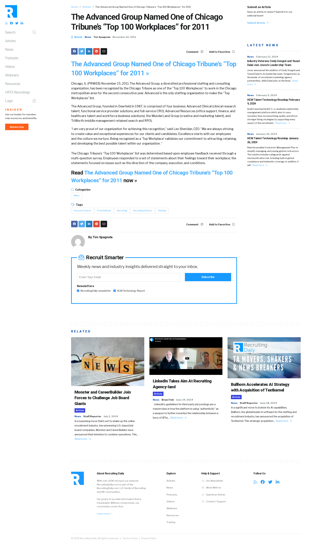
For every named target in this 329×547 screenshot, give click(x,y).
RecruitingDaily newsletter (95, 290)
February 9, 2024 (266, 95)
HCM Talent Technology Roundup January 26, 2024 (272, 140)
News (9, 49)
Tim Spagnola (101, 37)
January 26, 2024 (266, 134)
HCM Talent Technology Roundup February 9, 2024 (273, 101)
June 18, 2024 (268, 403)
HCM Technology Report (131, 290)
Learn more (104, 513)
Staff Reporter (92, 416)
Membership (17, 127)
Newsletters (85, 286)
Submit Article (256, 22)
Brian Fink (168, 399)
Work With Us (213, 487)
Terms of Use (130, 538)
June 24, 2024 (184, 399)
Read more (281, 123)
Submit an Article (259, 7)
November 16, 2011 (124, 37)
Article (78, 37)
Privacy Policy (148, 538)
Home (74, 6)
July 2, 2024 (110, 416)
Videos (10, 67)
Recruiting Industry (142, 210)
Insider (13, 109)
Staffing (162, 210)
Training (171, 522)
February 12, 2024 (267, 56)
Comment (192, 51)
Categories (82, 189)
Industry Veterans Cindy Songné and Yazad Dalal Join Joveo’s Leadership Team (273, 62)
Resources (12, 84)
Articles (10, 41)
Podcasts (11, 58)
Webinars (12, 75)
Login (9, 101)
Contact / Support (216, 501)
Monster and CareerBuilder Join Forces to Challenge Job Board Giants (103, 398)
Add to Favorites (220, 51)
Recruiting (122, 210)
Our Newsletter (214, 480)
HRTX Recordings (17, 92)
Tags (79, 204)
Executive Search (82, 210)
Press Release (104, 210)
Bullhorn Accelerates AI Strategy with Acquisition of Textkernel (260, 387)
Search (10, 32)
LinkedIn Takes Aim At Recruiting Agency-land (182, 384)
